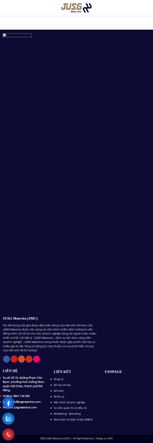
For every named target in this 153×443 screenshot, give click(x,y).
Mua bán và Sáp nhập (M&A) (73, 419)
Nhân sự (59, 396)
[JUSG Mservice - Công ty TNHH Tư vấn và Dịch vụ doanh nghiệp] (76, 8)
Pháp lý (58, 379)
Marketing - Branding (67, 413)
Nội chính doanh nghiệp (70, 402)
